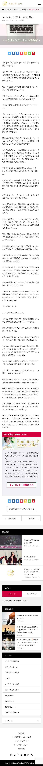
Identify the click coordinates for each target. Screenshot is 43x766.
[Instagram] (11, 755)
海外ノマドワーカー (12, 713)
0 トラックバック (31, 594)
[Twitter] (15, 755)
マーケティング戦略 (18, 20)
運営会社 (21, 733)
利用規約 (21, 749)
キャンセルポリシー (21, 741)
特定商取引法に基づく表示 (21, 737)
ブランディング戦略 (12, 673)
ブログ (7, 678)
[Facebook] (18, 755)
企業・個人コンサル (12, 690)
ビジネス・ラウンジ (12, 667)
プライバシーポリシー (22, 745)
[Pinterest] (21, 755)
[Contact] (28, 755)
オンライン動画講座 (12, 661)
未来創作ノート (10, 707)
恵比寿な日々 (9, 695)
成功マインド (9, 701)
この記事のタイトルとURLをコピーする (21, 509)
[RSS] (32, 755)
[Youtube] (25, 755)
